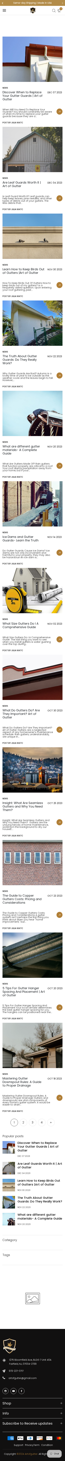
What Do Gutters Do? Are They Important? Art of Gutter (21, 713)
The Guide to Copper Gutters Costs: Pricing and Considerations (22, 899)
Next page (51, 1122)
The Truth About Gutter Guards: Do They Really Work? (40, 1199)
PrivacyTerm (32, 1445)
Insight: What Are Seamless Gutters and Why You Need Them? (22, 806)
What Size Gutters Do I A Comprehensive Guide (20, 625)
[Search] (54, 10)
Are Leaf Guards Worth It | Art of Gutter (40, 1165)
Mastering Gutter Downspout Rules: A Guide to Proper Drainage (21, 1082)
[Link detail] (5, 1391)
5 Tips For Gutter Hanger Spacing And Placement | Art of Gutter (23, 991)
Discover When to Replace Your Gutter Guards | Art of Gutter (38, 1146)
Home (24, 28)
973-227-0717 (16, 1371)
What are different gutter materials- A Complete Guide (40, 1216)
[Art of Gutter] (32, 10)
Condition (47, 1445)
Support (18, 1445)
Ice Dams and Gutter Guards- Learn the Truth (20, 538)
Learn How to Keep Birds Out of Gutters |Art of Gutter (39, 1182)
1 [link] (14, 1122)
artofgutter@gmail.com (22, 1378)
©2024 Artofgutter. (27, 1454)
